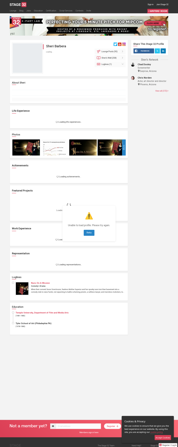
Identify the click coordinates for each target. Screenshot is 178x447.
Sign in (151, 4)
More (124, 147)
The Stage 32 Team (106, 446)
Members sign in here (89, 432)
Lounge (13, 11)
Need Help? (136, 446)
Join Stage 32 (162, 4)
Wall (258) (109, 58)
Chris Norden (145, 77)
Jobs (28, 11)
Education (38, 11)
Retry (89, 232)
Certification (51, 11)
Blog (21, 11)
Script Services (65, 11)
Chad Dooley (144, 64)
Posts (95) (110, 51)
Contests (79, 11)
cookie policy (156, 432)
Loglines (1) (107, 64)
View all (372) (161, 91)
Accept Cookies (163, 437)
